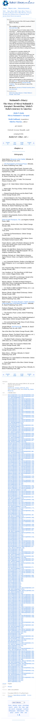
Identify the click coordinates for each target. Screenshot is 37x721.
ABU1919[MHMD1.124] (27, 472)
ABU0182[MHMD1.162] (14, 502)
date (23, 707)
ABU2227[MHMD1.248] (17, 548)
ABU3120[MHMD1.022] (14, 400)
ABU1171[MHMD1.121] (27, 470)
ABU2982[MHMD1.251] (14, 552)
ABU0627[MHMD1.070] (14, 443)
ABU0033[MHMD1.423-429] (15, 678)
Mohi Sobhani (14, 119)
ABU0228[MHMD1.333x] (14, 614)
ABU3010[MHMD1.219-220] (15, 535)
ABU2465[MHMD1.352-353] (15, 627)
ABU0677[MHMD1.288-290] (15, 581)
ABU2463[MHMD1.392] (27, 656)
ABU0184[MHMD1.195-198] (15, 523)
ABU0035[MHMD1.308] (27, 599)
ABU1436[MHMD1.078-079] (15, 450)
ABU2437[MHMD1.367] (14, 639)
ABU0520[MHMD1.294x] (14, 586)
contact (17, 712)
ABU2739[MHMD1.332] (27, 611)
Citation (29, 695)
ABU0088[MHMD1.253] (27, 552)
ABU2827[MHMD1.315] (27, 603)
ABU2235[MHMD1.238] (14, 541)
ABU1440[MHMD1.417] (14, 673)
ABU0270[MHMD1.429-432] (15, 680)
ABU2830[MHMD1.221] (14, 537)
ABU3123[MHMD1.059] (27, 435)
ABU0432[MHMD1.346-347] (15, 623)
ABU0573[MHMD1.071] (14, 444)
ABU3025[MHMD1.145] (14, 494)
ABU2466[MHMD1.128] (14, 476)
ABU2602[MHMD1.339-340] (15, 618)
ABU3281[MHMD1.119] (14, 469)
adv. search (12, 709)
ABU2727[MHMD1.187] (17, 516)
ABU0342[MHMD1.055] (27, 428)
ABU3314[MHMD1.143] (27, 491)
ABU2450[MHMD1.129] (27, 476)
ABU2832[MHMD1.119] (27, 468)
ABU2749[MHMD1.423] (27, 677)
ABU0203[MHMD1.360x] (14, 634)
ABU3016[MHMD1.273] (17, 568)
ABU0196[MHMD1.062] (17, 437)
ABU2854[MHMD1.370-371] (15, 641)
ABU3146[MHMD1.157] (17, 498)
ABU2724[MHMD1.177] (27, 508)
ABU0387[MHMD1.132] (14, 480)
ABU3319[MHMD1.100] (27, 461)
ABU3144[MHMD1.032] (14, 408)
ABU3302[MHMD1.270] (14, 567)
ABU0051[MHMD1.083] (14, 455)
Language (4, 683)
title (20, 707)
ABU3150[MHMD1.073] (14, 447)
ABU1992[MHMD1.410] (27, 667)
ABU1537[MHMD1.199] (27, 524)
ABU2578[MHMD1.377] (14, 648)
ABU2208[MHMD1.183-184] (15, 513)
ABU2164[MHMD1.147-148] (15, 495)
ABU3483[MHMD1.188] (14, 517)
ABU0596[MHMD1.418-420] (18, 674)
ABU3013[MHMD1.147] (27, 494)
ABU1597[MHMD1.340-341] (15, 619)
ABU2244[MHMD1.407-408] (15, 666)
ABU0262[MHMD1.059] (14, 435)
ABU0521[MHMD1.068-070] (18, 441)
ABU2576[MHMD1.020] (27, 399)
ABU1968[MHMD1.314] (14, 603)
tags (27, 707)
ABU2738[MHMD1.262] (14, 560)
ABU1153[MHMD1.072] (27, 444)
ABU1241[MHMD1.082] (14, 454)
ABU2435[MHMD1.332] (14, 611)
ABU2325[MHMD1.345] (27, 622)
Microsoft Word (13, 28)
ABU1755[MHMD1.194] (27, 521)
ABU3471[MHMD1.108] (14, 463)
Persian (10, 686)
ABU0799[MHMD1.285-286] (15, 578)
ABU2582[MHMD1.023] (27, 400)
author (16, 707)
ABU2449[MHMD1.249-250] (15, 550)
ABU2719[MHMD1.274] (27, 570)
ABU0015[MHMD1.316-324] (15, 604)
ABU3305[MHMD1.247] (27, 545)
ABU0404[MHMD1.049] (14, 425)
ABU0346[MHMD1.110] (27, 465)
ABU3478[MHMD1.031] (27, 407)
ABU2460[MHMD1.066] (14, 440)
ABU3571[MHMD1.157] (14, 499)
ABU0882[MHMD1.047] (17, 422)
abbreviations (20, 710)
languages (19, 709)
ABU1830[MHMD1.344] (14, 622)
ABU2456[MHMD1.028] (14, 406)
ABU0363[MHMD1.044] (14, 419)
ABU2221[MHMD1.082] (27, 454)
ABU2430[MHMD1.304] (14, 594)
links (27, 710)
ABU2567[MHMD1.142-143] (18, 490)
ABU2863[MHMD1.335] (27, 615)
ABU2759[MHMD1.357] (14, 630)
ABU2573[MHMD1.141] (14, 488)
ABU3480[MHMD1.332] (14, 612)
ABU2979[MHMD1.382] (14, 652)
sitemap (15, 705)
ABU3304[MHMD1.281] (14, 576)
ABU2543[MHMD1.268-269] (15, 564)
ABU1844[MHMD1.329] (14, 610)
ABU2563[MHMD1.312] (27, 601)
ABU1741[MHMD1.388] (27, 654)
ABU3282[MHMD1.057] (14, 433)
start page (14, 143)
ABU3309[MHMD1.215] (14, 532)
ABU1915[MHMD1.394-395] (15, 659)
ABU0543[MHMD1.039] (14, 412)
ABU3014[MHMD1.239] (14, 542)
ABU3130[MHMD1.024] (14, 401)
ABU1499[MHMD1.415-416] (15, 672)
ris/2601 (10, 696)
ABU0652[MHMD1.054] (17, 426)
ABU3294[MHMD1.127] (27, 473)
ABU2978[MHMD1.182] (27, 510)
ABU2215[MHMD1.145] (27, 492)
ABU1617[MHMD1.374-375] (18, 644)
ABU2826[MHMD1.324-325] (15, 605)
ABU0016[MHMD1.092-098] (15, 459)
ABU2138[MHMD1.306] (27, 596)
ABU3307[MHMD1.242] (14, 543)
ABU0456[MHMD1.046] (14, 421)
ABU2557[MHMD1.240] (27, 542)
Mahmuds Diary (14, 12)
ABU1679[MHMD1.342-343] (15, 621)
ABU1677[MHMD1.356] (27, 629)
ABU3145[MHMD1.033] (27, 408)
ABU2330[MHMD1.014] (14, 395)
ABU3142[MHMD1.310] (14, 601)
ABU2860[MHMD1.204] (14, 530)
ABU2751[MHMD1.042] (14, 417)
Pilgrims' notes (12, 8)
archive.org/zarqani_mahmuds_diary (18, 387)
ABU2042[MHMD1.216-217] (15, 534)
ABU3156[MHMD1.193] (14, 521)
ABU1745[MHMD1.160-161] (15, 501)
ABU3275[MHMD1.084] (27, 455)
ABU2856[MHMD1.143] (14, 491)
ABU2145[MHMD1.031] (14, 407)
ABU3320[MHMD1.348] (14, 625)
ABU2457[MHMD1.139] (27, 487)
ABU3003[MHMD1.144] (14, 492)
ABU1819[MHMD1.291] (14, 582)
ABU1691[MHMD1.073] (27, 446)
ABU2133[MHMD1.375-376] (15, 645)
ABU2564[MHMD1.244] (14, 545)
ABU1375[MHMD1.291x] (14, 583)
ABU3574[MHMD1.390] (27, 655)
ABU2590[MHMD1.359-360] (18, 632)
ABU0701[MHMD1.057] (17, 432)
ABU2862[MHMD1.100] (14, 461)
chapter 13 (29, 143)
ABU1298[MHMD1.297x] (17, 589)
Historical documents (23, 8)
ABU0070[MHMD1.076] (14, 448)
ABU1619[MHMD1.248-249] (15, 549)
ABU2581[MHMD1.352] (17, 626)
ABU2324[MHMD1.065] (27, 439)
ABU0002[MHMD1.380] (14, 651)
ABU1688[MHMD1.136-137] (15, 484)
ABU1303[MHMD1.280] (27, 575)
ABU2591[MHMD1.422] (14, 677)
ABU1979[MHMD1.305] (27, 594)
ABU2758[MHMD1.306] (14, 597)
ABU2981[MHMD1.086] (14, 457)
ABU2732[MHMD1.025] (14, 403)
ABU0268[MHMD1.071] (27, 443)
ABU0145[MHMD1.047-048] (15, 424)
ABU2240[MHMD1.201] (14, 528)
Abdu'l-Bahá (18, 113)
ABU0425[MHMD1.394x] (14, 661)
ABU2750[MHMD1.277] (14, 572)
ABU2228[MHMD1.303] (17, 592)
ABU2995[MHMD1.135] (27, 481)
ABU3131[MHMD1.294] (14, 585)
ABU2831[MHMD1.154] (14, 497)
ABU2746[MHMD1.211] (17, 531)
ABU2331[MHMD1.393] (27, 658)
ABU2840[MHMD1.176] (14, 508)
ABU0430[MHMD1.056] (27, 429)
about (11, 712)
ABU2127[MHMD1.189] (27, 517)
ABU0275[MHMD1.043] (27, 417)
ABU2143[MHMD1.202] (27, 528)
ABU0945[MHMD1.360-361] (15, 633)
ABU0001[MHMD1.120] (27, 469)
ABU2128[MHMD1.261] (27, 559)
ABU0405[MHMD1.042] (27, 415)
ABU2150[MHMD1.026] (27, 403)
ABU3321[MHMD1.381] (27, 651)
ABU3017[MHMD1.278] (27, 572)
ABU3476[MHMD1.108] (27, 463)
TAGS (4, 11)
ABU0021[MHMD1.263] (17, 561)
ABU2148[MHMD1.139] (14, 487)
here (15, 81)
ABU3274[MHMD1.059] (14, 436)
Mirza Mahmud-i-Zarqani (18, 115)
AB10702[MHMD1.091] (27, 458)
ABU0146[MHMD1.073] (14, 446)
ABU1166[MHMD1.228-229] (15, 538)
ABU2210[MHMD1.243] (27, 543)
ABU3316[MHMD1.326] (14, 607)
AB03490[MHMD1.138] (27, 486)
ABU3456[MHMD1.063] (14, 439)
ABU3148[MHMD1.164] (27, 502)
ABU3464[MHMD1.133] (14, 481)
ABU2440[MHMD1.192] (14, 520)
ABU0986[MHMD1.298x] (14, 590)
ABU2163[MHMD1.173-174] (18, 506)
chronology (26, 705)
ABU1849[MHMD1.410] (14, 667)
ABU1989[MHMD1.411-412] (15, 669)
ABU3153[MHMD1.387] (14, 654)
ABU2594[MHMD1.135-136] (15, 483)
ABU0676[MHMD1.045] (27, 419)
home (9, 705)
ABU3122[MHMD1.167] (27, 503)
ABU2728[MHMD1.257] (17, 554)
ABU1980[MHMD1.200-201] (15, 527)
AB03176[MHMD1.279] (14, 575)
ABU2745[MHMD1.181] (14, 510)
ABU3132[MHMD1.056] (14, 430)
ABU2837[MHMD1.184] (14, 514)
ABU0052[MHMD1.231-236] (15, 539)
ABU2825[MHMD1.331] (27, 610)
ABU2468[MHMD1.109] (14, 465)
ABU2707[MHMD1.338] (27, 616)
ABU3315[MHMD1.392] (14, 658)
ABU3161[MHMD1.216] (27, 532)
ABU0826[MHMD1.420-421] (15, 676)
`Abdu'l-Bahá (10, 11)
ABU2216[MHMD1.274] (14, 570)
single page (21, 143)
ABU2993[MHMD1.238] (27, 541)
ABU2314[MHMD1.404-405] (18, 665)
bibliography (12, 710)
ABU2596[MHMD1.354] (14, 629)
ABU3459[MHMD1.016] (14, 396)
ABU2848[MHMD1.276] (14, 571)
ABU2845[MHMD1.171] (14, 505)
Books (5, 8)
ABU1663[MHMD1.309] (27, 600)
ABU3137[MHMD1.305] (14, 596)
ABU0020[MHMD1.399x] (14, 663)
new (26, 712)
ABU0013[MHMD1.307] (14, 599)
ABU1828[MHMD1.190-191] (15, 519)
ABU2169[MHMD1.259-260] (18, 557)
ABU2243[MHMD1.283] (27, 576)
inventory (25, 709)
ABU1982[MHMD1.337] (14, 616)
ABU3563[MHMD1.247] (14, 546)
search (10, 707)
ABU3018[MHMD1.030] (27, 406)
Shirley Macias (16, 122)
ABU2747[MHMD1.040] (27, 412)
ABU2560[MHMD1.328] (27, 608)
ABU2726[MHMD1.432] (14, 681)
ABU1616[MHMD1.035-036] (15, 410)
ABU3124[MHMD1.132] (27, 480)
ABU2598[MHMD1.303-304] (15, 593)
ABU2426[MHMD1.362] (14, 636)
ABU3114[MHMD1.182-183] (15, 512)
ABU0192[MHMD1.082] (17, 452)
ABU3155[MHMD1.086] (27, 457)
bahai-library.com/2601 (19, 695)
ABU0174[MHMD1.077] (27, 448)
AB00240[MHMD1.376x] (14, 647)
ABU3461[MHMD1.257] (14, 556)
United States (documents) (14, 16)
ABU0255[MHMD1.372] (14, 643)
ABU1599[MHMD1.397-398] (18, 662)
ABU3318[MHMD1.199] (14, 525)
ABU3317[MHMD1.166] (14, 503)
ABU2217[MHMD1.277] (27, 571)
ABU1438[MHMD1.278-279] (15, 574)
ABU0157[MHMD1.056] (14, 429)
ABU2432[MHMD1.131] (27, 477)
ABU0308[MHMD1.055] (14, 428)
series (19, 705)
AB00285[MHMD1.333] (27, 612)
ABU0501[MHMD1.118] (27, 466)
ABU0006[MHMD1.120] (14, 470)
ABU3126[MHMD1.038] (14, 411)
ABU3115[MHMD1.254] (14, 553)
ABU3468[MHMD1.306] (27, 597)
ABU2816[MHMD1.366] (17, 637)
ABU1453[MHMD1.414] (27, 670)
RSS (22, 712)
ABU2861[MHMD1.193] (27, 520)
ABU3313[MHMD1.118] (14, 468)
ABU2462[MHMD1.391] (14, 656)
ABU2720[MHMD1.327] (27, 607)
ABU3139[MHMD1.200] (27, 525)
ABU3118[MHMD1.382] (27, 652)
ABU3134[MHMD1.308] (14, 600)
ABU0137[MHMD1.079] (14, 451)
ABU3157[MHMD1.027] (14, 404)
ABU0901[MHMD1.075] (27, 447)
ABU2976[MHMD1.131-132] (15, 479)
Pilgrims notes (7, 14)
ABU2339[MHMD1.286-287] (15, 579)
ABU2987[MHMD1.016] (27, 395)
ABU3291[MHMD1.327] (14, 608)
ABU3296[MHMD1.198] (14, 524)
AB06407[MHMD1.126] (14, 473)
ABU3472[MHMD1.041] (14, 415)
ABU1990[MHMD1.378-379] (19, 650)
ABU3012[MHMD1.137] (14, 486)
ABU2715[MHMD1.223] (27, 537)
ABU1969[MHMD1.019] (17, 397)
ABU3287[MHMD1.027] (27, 404)
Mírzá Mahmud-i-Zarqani (25, 12)
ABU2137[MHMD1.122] (14, 472)
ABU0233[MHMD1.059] (27, 433)
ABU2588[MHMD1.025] (27, 401)
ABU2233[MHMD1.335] (14, 615)
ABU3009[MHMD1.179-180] (15, 509)
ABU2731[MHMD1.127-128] (15, 474)
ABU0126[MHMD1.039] (27, 411)
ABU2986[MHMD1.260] (14, 559)
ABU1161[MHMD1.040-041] (15, 414)
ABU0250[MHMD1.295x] (14, 588)
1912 (16, 11)
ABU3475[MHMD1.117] (14, 466)
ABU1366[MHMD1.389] (14, 655)
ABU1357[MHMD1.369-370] (18, 640)
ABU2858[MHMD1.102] (27, 462)
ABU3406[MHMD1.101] (14, 462)
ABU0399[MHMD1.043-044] (15, 418)
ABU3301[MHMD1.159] (27, 499)
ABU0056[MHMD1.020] (14, 399)
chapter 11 (8, 143)
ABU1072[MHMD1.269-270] (15, 565)
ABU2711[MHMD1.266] (14, 563)
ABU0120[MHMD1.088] (14, 458)
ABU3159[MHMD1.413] (14, 670)
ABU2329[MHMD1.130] (14, 477)
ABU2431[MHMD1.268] (27, 563)
